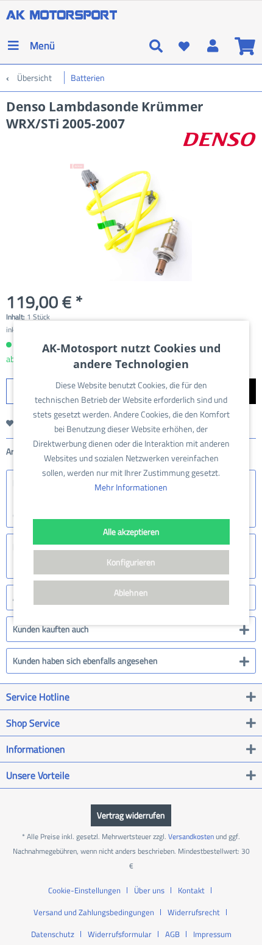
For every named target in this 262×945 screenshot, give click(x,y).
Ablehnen (131, 592)
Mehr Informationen (131, 487)
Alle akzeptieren (131, 531)
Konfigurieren (131, 562)
